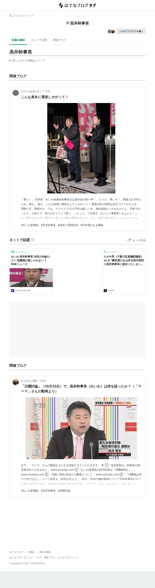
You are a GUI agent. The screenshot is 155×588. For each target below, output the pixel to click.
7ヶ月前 (46, 91)
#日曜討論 (64, 490)
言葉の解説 (18, 39)
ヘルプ (38, 557)
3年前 (43, 380)
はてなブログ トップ (23, 15)
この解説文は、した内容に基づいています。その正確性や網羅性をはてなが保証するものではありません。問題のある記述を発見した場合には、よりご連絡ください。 (27, 61)
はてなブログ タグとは (21, 557)
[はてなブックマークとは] (32, 240)
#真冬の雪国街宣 (68, 225)
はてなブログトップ (68, 557)
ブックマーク (19, 252)
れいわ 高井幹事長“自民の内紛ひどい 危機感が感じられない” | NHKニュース (30, 260)
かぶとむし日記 (29, 380)
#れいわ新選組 (30, 225)
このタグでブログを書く (131, 31)
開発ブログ (49, 557)
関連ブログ (59, 39)
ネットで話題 (39, 39)
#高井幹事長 (48, 225)
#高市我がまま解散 (92, 225)
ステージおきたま (30, 91)
